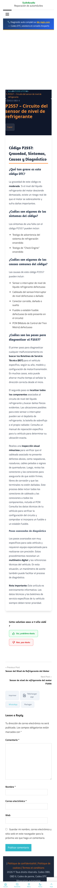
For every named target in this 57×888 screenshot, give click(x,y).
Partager (28, 704)
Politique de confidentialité (22, 863)
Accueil (11, 91)
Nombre (10, 787)
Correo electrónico (16, 801)
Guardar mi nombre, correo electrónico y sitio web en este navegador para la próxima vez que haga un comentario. (28, 833)
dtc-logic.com (43, 22)
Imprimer (12, 695)
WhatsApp (13, 704)
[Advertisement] (28, 59)
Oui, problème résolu (25, 633)
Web (7, 815)
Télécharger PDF (32, 695)
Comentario (12, 740)
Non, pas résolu (23, 642)
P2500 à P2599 (21, 91)
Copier (10, 127)
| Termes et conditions (32, 868)
